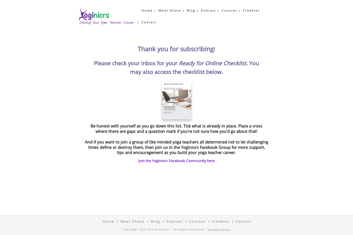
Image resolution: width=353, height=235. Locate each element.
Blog (191, 10)
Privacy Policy (219, 229)
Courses (229, 10)
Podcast (208, 10)
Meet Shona (169, 10)
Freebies (251, 10)
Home (147, 10)
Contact (149, 22)
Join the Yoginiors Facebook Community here (176, 160)
